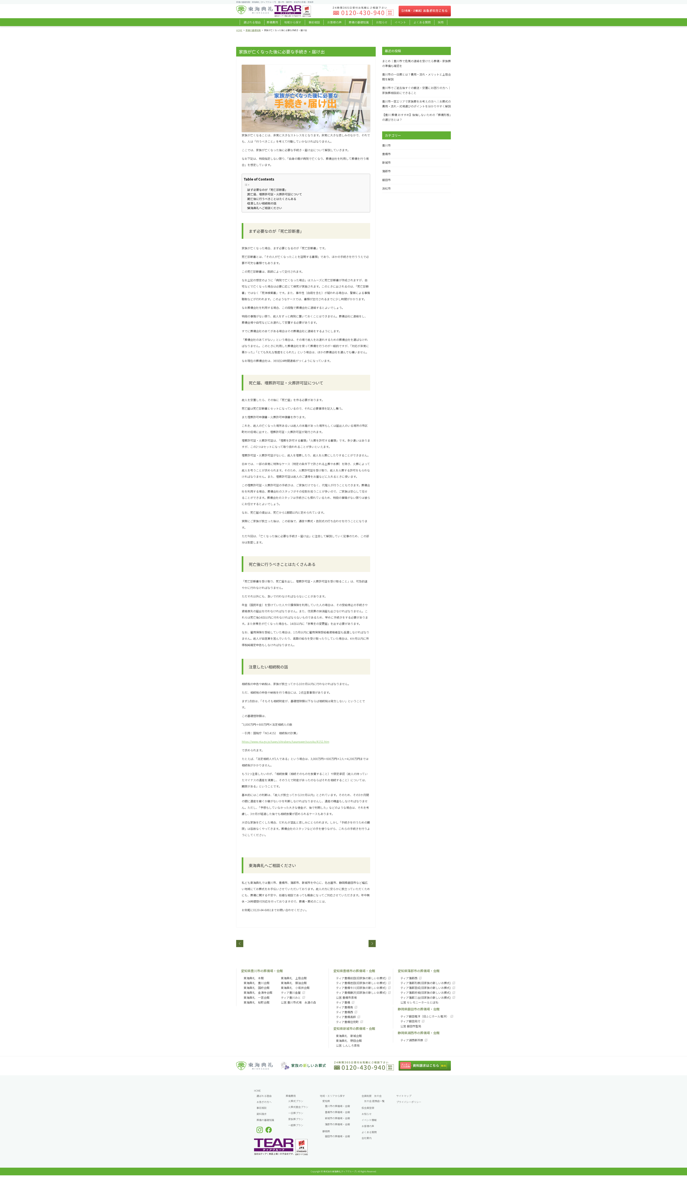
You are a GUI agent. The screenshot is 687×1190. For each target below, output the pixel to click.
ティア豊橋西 (344, 1012)
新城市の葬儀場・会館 (337, 1118)
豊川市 (386, 145)
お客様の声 (334, 22)
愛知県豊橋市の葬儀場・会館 (354, 970)
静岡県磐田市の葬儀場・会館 (419, 1009)
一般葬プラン (295, 1125)
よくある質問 (422, 22)
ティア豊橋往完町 (347, 1022)
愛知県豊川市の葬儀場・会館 (262, 970)
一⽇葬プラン (295, 1113)
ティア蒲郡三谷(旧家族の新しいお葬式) (425, 997)
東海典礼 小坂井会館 (295, 988)
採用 (441, 22)
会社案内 (367, 1138)
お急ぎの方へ (264, 1102)
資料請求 (262, 1114)
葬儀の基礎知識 (359, 22)
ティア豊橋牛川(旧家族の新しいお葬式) (361, 988)
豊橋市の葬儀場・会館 (337, 1112)
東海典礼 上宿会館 (294, 978)
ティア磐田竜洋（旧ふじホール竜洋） (424, 1016)
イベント (400, 22)
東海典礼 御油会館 (294, 983)
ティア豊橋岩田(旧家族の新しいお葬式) (361, 983)
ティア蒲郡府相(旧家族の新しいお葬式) (425, 992)
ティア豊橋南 (344, 1007)
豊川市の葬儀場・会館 (337, 1106)
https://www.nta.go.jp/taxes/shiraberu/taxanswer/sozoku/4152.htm (285, 741)
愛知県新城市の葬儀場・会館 (354, 1028)
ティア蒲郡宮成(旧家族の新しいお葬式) (425, 988)
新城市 (386, 162)
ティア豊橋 (343, 1002)
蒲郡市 (386, 171)
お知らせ (382, 22)
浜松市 (386, 188)
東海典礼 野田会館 (349, 1040)
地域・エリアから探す (332, 1096)
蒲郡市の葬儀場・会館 (337, 1124)
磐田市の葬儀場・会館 (337, 1136)
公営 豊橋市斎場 (346, 997)
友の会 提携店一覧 (374, 1101)
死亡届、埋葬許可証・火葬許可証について (276, 194)
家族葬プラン (295, 1119)
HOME (239, 30)
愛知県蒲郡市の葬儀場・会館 (419, 970)
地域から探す (292, 22)
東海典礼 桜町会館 (256, 1002)
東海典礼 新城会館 (349, 1036)
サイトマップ (403, 1096)
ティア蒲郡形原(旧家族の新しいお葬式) (425, 983)
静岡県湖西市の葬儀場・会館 (419, 1032)
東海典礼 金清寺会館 (258, 992)
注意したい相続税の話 (263, 203)
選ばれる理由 (252, 22)
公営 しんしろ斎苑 (348, 1045)
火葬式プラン (295, 1101)
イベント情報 (369, 1120)
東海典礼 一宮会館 (256, 997)
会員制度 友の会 (372, 1096)
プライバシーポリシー (408, 1102)
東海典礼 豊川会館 (256, 983)
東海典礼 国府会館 (256, 988)
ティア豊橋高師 (346, 1017)
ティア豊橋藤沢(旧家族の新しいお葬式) (361, 992)
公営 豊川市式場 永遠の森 (298, 1002)
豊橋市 (386, 154)
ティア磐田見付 (410, 1021)
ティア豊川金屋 (291, 992)
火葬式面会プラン (298, 1107)
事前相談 (314, 22)
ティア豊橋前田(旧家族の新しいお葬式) (361, 978)
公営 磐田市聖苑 (410, 1026)
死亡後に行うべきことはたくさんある (273, 199)
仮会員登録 (368, 1108)
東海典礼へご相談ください (266, 208)
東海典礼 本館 (254, 978)
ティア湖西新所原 (411, 1040)
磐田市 (386, 180)
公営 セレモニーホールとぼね (419, 1002)
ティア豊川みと (291, 997)
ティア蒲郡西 (408, 978)
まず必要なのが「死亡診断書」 (269, 189)
